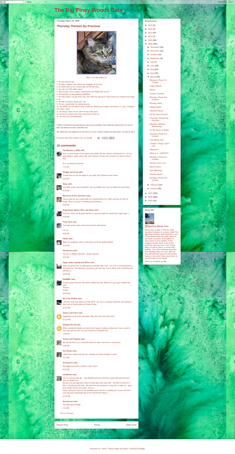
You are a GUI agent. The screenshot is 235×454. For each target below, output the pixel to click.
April (152, 73)
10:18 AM (66, 293)
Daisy (65, 184)
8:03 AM (66, 179)
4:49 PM (66, 346)
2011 (150, 33)
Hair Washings (156, 170)
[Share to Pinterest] (113, 138)
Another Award (156, 174)
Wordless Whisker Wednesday (157, 125)
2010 (150, 36)
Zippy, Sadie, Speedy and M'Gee (76, 262)
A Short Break (156, 86)
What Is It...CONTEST (159, 153)
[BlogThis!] (105, 138)
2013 (150, 25)
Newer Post (62, 425)
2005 (150, 200)
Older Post (131, 425)
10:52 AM (66, 308)
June (152, 66)
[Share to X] (108, 138)
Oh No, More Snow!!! (159, 114)
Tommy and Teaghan (71, 339)
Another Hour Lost (158, 163)
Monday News (156, 103)
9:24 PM (66, 369)
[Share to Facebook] (110, 138)
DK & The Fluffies (70, 299)
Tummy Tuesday (157, 93)
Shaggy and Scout (70, 172)
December (155, 47)
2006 (150, 197)
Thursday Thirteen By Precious (159, 119)
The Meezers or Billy (71, 150)
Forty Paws (67, 222)
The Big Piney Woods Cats (88, 10)
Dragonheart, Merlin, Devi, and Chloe (78, 210)
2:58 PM (66, 334)
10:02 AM (66, 274)
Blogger (142, 449)
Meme (152, 90)
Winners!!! (154, 149)
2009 (150, 40)
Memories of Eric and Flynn (74, 196)
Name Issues (155, 167)
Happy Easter (155, 107)
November (155, 51)
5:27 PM (66, 358)
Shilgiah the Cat (69, 325)
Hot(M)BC (67, 279)
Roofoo (125, 449)
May (152, 69)
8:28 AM (66, 205)
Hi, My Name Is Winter (159, 130)
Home (97, 425)
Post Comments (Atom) (102, 432)
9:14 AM (66, 245)
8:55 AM (66, 234)
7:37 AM (66, 167)
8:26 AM (66, 191)
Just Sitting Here (157, 140)
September (155, 58)
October (154, 54)
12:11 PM (66, 320)
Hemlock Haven (156, 111)
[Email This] (103, 138)
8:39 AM (66, 217)
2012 (150, 29)
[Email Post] (98, 138)
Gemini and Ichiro (70, 313)
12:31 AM (66, 396)
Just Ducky (67, 351)
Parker (65, 239)
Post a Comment (66, 413)
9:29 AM (66, 257)
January (154, 188)
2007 (150, 193)
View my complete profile (155, 261)
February (154, 185)
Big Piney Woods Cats (158, 226)
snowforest (67, 375)
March (153, 77)
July (152, 62)
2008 (150, 44)
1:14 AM (66, 408)
